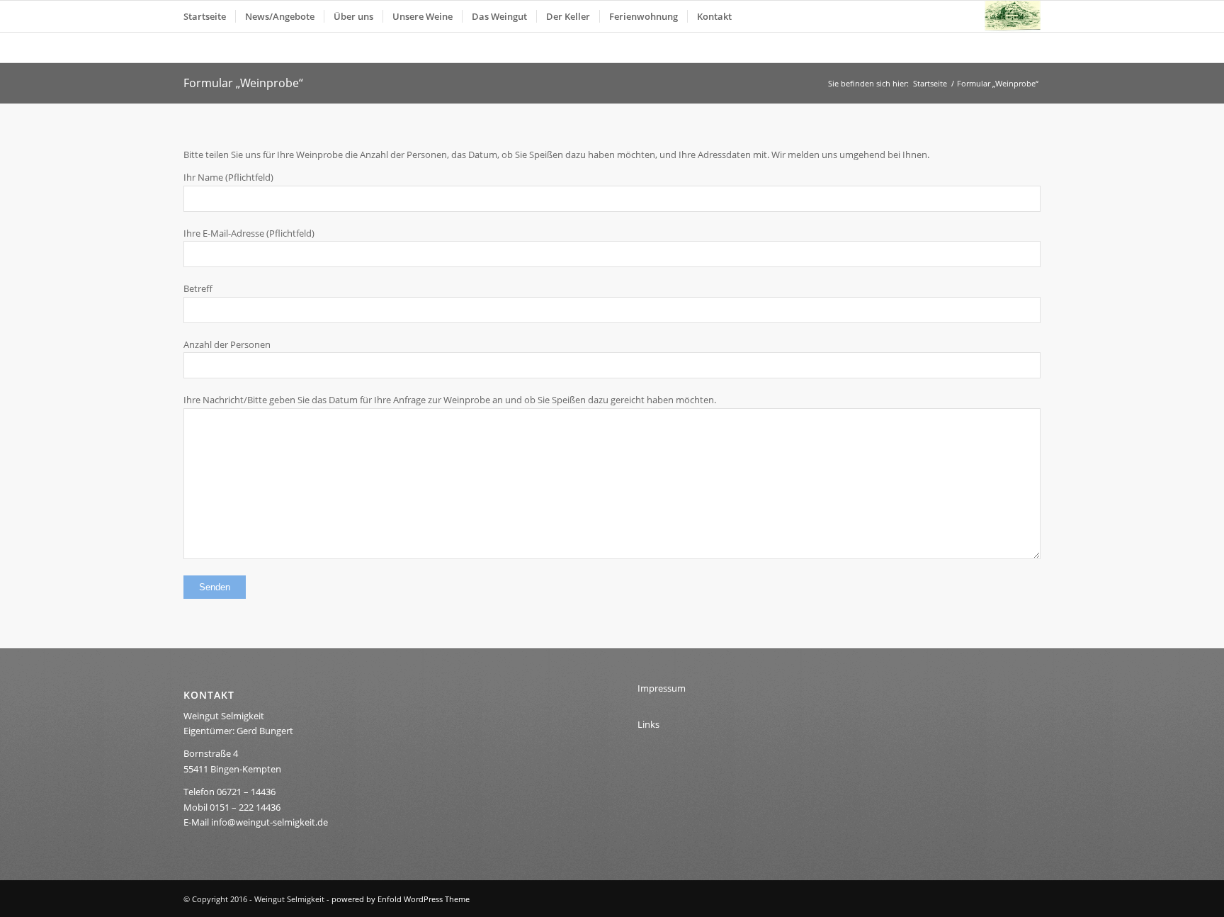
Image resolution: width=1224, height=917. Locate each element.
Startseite (930, 83)
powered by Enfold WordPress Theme (401, 899)
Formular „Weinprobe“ (243, 83)
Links (648, 724)
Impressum (662, 688)
